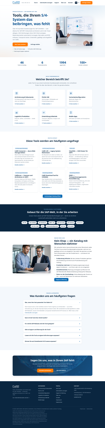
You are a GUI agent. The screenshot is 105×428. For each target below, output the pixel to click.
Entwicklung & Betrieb (43, 397)
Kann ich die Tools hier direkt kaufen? (36, 318)
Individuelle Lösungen (46, 2)
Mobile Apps (41, 400)
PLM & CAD (41, 390)
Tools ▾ (36, 2)
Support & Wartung (61, 279)
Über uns (63, 2)
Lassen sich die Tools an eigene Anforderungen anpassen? (42, 335)
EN (78, 2)
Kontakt (70, 2)
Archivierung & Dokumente (45, 388)
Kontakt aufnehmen (45, 370)
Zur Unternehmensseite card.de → (21, 397)
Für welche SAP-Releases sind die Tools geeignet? (39, 323)
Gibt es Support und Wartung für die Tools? (38, 329)
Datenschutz (59, 402)
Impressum (59, 400)
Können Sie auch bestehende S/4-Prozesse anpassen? (40, 341)
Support (56, 2)
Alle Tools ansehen (20, 44)
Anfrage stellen (86, 2)
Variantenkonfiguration (44, 393)
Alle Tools (58, 388)
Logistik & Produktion (43, 395)
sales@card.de (77, 397)
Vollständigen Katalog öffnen (52, 196)
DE (76, 2)
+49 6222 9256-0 (61, 370)
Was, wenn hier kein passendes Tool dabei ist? (38, 302)
